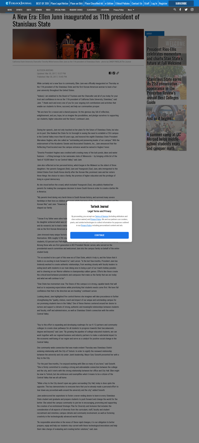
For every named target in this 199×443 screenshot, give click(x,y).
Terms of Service (101, 216)
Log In (154, 3)
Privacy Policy (96, 219)
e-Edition (109, 3)
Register (163, 3)
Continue (99, 235)
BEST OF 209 (42, 3)
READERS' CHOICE (76, 9)
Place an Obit (76, 3)
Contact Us (137, 3)
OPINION (39, 9)
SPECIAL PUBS (60, 9)
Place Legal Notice (59, 3)
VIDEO (48, 9)
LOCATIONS (105, 9)
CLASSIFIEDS (92, 9)
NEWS (10, 9)
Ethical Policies (122, 3)
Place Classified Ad (94, 3)
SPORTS (19, 9)
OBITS (29, 9)
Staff (146, 3)
